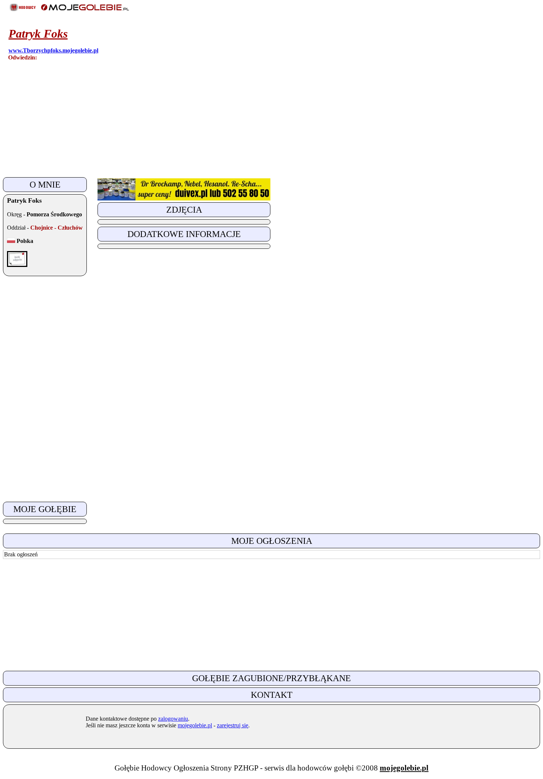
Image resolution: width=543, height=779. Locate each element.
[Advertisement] (224, 123)
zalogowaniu (173, 718)
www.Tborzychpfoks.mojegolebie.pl (53, 50)
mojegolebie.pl (195, 725)
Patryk (38, 33)
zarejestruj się (232, 725)
